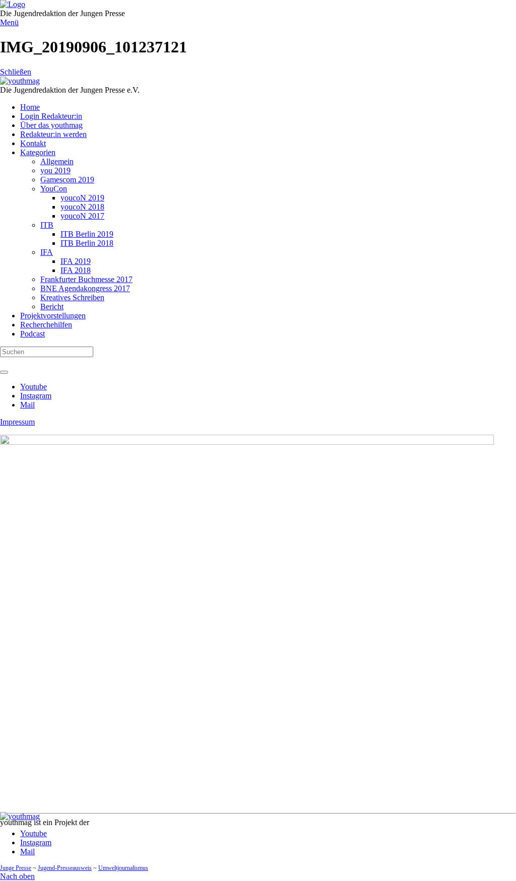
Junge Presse (15, 867)
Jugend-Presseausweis (65, 867)
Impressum (17, 422)
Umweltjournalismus (123, 867)
